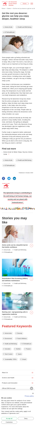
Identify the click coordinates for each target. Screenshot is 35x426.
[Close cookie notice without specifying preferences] (33, 393)
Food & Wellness (22, 338)
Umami (24, 359)
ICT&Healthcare (10, 32)
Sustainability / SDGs (11, 359)
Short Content (8, 354)
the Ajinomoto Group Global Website (13, 3)
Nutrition (18, 349)
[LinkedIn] (14, 178)
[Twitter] (9, 178)
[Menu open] (31, 3)
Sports (20, 354)
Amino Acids (8, 27)
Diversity (19, 333)
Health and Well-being (24, 27)
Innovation (7, 349)
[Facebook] (3, 178)
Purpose (28, 349)
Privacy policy (29, 396)
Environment (8, 338)
